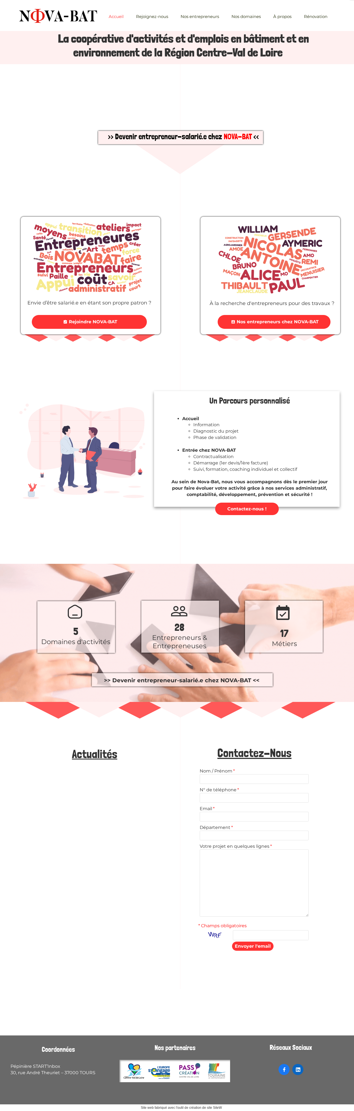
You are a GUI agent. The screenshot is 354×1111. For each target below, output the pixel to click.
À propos (282, 16)
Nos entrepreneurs (200, 16)
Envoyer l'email (253, 946)
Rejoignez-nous (152, 16)
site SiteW (214, 1108)
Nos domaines (246, 16)
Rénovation (315, 16)
